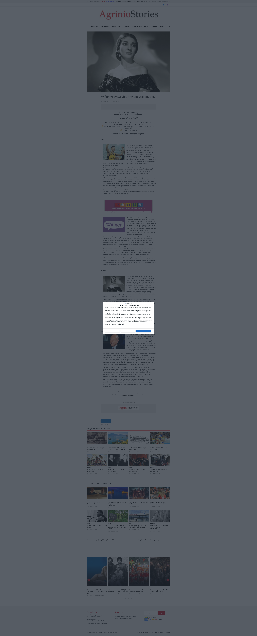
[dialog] (128, 318)
